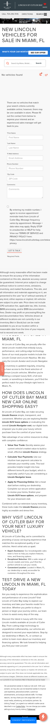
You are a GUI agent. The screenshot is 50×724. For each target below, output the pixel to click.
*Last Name (11, 143)
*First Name (11, 133)
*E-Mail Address (13, 153)
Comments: (11, 184)
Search (39, 63)
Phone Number (12, 164)
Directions (27, 14)
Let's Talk (14, 250)
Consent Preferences (23, 720)
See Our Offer (38, 52)
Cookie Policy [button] (20, 706)
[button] (10, 14)
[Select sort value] (45, 74)
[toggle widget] (43, 717)
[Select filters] (40, 75)
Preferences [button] (31, 709)
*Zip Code (10, 174)
